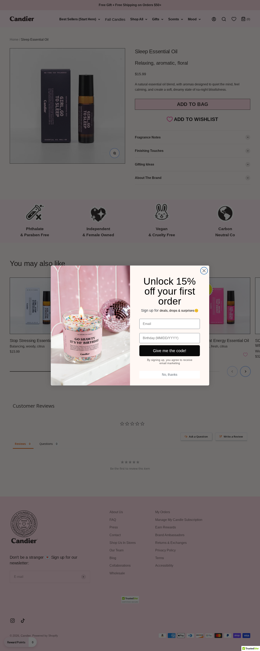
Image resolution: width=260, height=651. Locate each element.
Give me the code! (169, 350)
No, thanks (169, 374)
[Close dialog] (204, 270)
